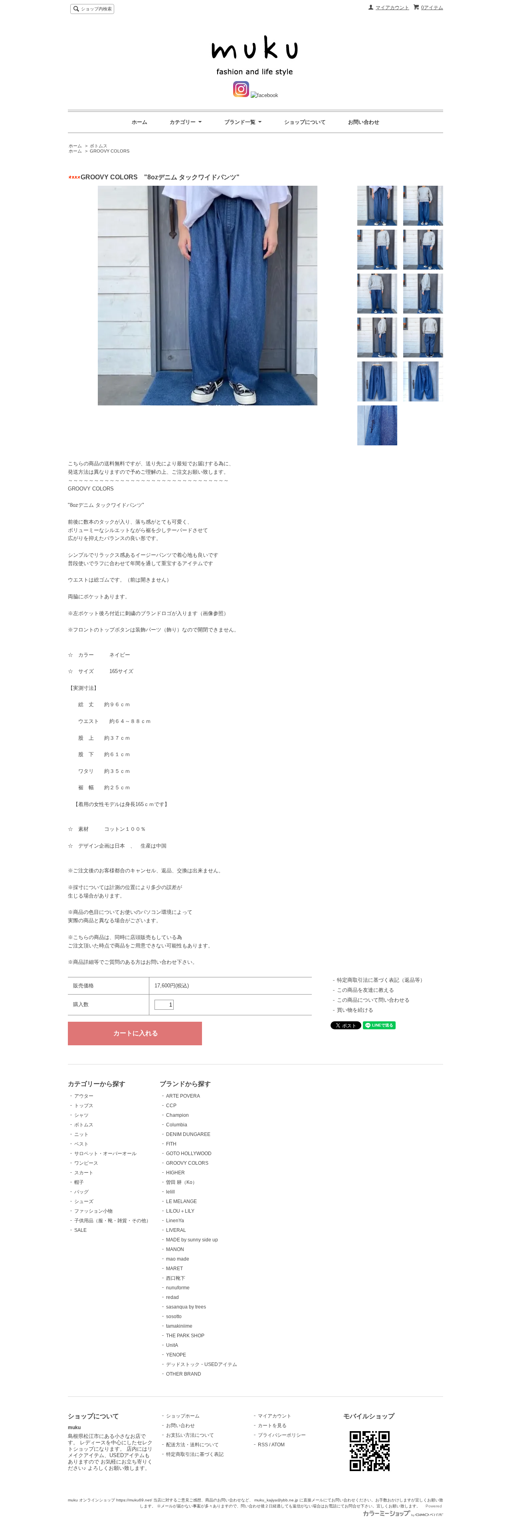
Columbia (176, 1125)
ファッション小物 (93, 1211)
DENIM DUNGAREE (188, 1134)
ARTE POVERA (183, 1096)
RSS (263, 1445)
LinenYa (175, 1220)
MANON (175, 1249)
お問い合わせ (363, 122)
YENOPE (176, 1355)
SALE (80, 1230)
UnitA (172, 1345)
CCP (171, 1105)
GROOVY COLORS (109, 151)
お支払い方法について (190, 1435)
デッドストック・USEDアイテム (201, 1364)
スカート (83, 1172)
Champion (177, 1115)
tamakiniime (179, 1326)
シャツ (81, 1115)
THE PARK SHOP (185, 1335)
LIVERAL (176, 1230)
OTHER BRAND (183, 1374)
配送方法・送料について (192, 1445)
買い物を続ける (355, 1010)
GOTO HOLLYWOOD (189, 1153)
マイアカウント (392, 7)
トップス (83, 1105)
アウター (83, 1096)
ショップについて (305, 122)
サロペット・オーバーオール (105, 1153)
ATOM (278, 1445)
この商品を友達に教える (365, 990)
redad (172, 1297)
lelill (170, 1192)
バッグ (81, 1192)
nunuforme (178, 1288)
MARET (174, 1268)
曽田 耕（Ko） (181, 1182)
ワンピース (86, 1163)
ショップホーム (183, 1416)
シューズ (83, 1201)
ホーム (139, 122)
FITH (171, 1144)
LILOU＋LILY (180, 1211)
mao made (177, 1259)
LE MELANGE (181, 1201)
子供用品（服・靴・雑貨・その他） (112, 1220)
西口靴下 (175, 1278)
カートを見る (272, 1425)
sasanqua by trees (186, 1307)
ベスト (81, 1144)
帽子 (79, 1182)
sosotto (174, 1316)
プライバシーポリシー (282, 1435)
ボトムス (98, 145)
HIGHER (175, 1172)
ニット (81, 1134)
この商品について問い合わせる (373, 1000)
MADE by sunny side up (192, 1240)
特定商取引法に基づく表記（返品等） (381, 980)
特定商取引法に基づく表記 (195, 1454)
